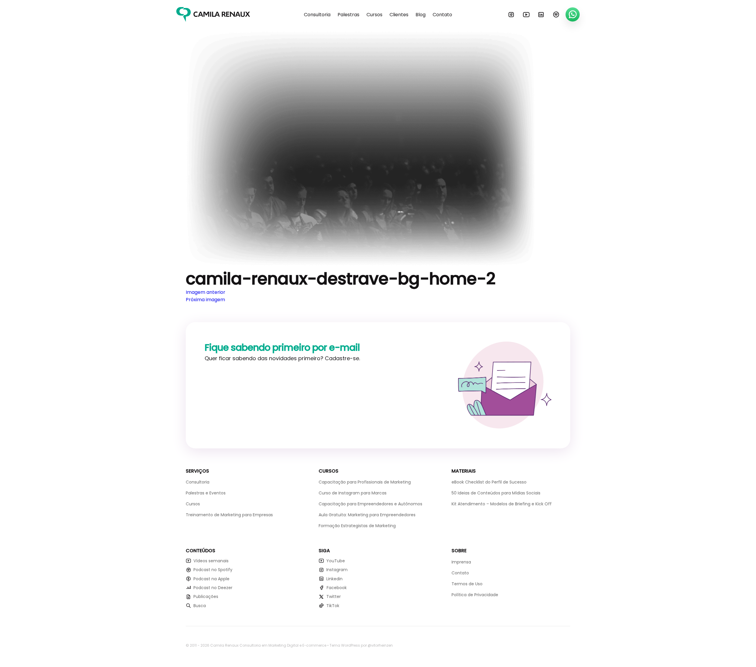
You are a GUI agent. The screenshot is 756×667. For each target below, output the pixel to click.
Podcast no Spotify (212, 570)
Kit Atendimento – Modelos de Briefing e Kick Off (502, 504)
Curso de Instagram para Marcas (353, 493)
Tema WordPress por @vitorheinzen (361, 645)
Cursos (374, 14)
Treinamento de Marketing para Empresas (229, 515)
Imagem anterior (205, 292)
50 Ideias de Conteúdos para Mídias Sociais (496, 493)
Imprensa (461, 562)
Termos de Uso (467, 584)
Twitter (333, 596)
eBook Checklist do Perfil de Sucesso (489, 482)
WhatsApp (573, 14)
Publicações (205, 596)
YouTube (526, 14)
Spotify (556, 14)
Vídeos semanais (211, 561)
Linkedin (541, 14)
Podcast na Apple (211, 579)
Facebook (337, 588)
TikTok (332, 606)
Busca (199, 606)
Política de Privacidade (475, 595)
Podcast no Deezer (212, 588)
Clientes (399, 14)
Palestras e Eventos (206, 493)
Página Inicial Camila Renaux (213, 14)
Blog (421, 14)
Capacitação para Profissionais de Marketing (365, 482)
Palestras (348, 14)
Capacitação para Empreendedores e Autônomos (370, 504)
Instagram (511, 14)
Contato (442, 14)
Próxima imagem (205, 299)
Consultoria (317, 14)
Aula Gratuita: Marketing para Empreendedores (367, 515)
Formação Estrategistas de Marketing (357, 526)
